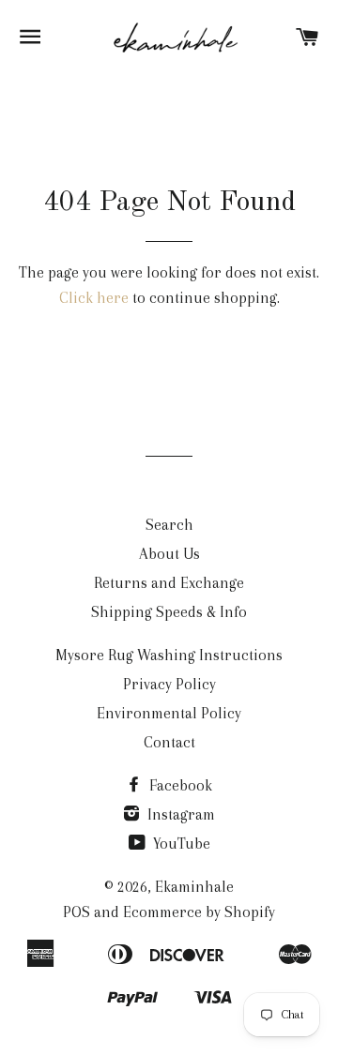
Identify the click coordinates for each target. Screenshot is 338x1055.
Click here (94, 298)
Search (169, 525)
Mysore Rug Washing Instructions (169, 655)
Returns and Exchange (169, 583)
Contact (169, 742)
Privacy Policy (169, 684)
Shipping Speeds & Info (169, 612)
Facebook (179, 785)
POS (76, 912)
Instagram (179, 814)
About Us (169, 554)
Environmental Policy (169, 713)
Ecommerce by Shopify (199, 912)
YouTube (179, 843)
